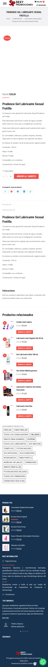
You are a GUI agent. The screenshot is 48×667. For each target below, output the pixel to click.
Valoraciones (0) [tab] (8, 210)
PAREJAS (8, 430)
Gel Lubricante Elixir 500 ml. (27, 354)
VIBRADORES (30, 462)
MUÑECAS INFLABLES (13, 462)
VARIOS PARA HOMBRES (14, 439)
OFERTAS (31, 439)
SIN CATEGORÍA (10, 453)
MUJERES (35, 435)
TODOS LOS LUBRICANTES (15, 444)
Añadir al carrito (26, 176)
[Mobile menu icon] (4, 4)
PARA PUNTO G (25, 458)
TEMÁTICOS (9, 448)
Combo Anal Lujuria (24, 322)
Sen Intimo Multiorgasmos (26, 371)
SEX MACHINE (35, 444)
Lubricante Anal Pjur (24, 406)
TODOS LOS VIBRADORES (14, 476)
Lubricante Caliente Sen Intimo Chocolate (28, 388)
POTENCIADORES (24, 448)
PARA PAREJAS (20, 430)
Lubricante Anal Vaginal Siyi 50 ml (29, 338)
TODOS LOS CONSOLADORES (16, 435)
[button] (20, 631)
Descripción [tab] (6, 204)
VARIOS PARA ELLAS (12, 467)
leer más (5, 618)
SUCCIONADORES (27, 453)
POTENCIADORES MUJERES (15, 472)
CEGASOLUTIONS (27, 663)
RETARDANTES (10, 458)
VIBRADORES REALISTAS (14, 481)
